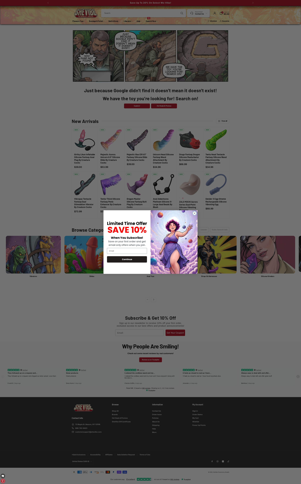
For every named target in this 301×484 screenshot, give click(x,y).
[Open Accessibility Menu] (2, 481)
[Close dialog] (194, 213)
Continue (127, 259)
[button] (3, 476)
